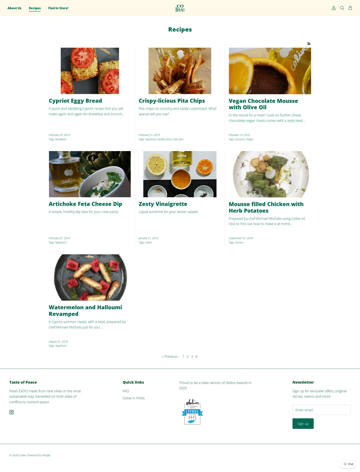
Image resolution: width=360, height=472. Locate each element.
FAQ (126, 391)
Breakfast (60, 139)
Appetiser (151, 139)
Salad (148, 242)
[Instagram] (11, 412)
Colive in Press (134, 398)
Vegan (249, 139)
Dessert (240, 139)
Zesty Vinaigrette (163, 203)
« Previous (170, 356)
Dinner (239, 242)
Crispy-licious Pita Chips (172, 100)
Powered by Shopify (38, 455)
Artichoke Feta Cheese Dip (85, 203)
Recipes (35, 8)
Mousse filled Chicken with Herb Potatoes (266, 207)
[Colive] (180, 8)
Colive (22, 455)
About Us (14, 8)
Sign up (303, 423)
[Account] (333, 8)
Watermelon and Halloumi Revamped (85, 310)
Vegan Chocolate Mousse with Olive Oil (263, 104)
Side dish (178, 139)
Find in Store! (58, 8)
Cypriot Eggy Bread (75, 100)
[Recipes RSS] (309, 43)
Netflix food (164, 139)
